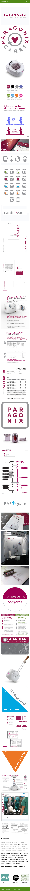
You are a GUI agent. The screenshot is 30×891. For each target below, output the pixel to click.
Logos (22, 882)
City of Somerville (14, 882)
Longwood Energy (4, 882)
